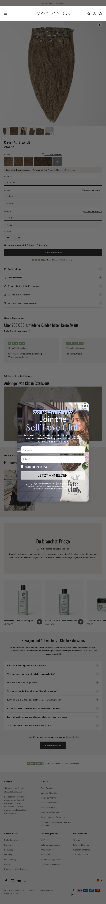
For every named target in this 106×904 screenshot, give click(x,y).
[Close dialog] (85, 406)
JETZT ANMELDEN (53, 475)
